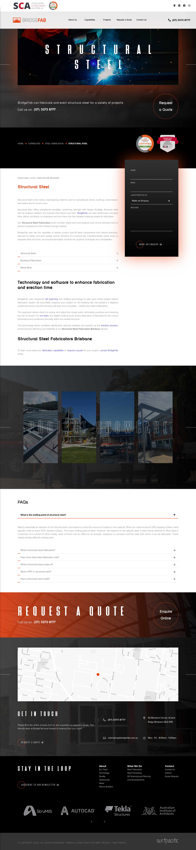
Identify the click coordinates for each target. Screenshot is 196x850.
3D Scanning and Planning (139, 776)
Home (20, 143)
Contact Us (141, 20)
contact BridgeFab (109, 350)
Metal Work (26, 267)
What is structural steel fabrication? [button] (38, 550)
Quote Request (171, 776)
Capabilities (90, 20)
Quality (102, 776)
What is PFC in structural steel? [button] (36, 571)
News (101, 783)
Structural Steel (28, 253)
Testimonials (104, 780)
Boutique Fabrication (31, 260)
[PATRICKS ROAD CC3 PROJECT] (40, 427)
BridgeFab (82, 213)
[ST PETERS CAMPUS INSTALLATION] (155, 427)
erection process (109, 325)
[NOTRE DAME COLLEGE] (117, 427)
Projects (107, 20)
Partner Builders (106, 786)
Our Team (103, 769)
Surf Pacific (119, 842)
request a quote (75, 350)
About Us (72, 20)
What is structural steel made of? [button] (37, 564)
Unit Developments (135, 780)
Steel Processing (134, 773)
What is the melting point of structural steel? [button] (43, 514)
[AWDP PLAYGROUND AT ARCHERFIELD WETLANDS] (79, 427)
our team (44, 315)
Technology (104, 773)
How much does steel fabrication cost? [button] (40, 557)
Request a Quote (124, 20)
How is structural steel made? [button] (35, 578)
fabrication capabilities (53, 350)
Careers (168, 773)
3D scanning (51, 299)
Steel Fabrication (54, 143)
